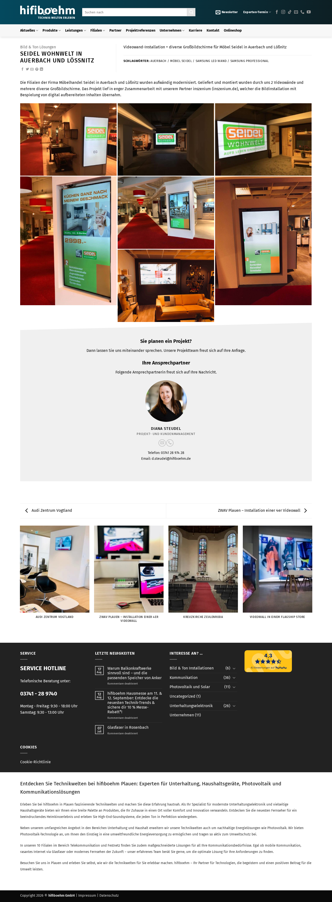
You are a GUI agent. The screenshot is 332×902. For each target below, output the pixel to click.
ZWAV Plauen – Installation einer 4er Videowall (259, 510)
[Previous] (20, 583)
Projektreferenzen (140, 30)
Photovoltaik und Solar (190, 687)
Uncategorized (182, 696)
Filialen (96, 30)
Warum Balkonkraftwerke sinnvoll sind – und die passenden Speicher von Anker (134, 673)
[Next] (311, 583)
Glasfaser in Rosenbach (128, 727)
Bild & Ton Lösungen (38, 47)
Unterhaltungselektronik (191, 705)
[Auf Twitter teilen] (27, 69)
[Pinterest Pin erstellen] (36, 69)
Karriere (195, 30)
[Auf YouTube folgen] (309, 12)
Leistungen (74, 30)
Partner (115, 30)
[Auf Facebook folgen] (277, 12)
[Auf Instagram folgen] (283, 12)
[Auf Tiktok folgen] (290, 12)
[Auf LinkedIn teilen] (41, 69)
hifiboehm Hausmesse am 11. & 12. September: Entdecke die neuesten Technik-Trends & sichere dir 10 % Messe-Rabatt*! (134, 702)
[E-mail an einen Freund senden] (32, 69)
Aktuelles (27, 30)
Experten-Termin (255, 12)
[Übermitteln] (191, 12)
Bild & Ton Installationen (192, 668)
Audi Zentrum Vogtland (51, 510)
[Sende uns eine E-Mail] (296, 12)
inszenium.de (225, 89)
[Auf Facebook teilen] (22, 69)
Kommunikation (184, 677)
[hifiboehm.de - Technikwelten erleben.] (47, 12)
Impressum (87, 895)
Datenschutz (109, 895)
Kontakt (213, 30)
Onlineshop (233, 30)
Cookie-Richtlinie (35, 762)
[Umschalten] (234, 668)
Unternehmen (170, 30)
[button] (227, 12)
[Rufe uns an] (302, 12)
